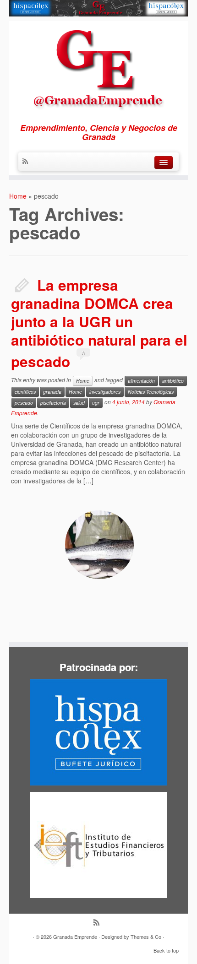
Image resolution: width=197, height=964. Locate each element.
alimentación (141, 380)
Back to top (166, 950)
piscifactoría (53, 402)
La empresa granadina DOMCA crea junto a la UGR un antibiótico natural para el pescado (99, 323)
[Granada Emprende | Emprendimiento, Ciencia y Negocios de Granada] (98, 67)
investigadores (104, 391)
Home (18, 195)
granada (52, 391)
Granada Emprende (75, 936)
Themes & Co (146, 936)
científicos (25, 391)
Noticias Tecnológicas (151, 391)
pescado (24, 402)
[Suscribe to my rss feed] (27, 161)
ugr (95, 402)
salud (79, 402)
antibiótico (173, 380)
